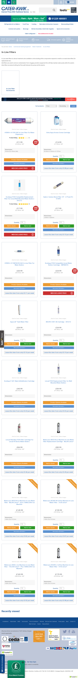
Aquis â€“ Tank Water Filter (19, 322)
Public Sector (13, 621)
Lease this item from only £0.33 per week (58, 411)
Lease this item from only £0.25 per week (19, 411)
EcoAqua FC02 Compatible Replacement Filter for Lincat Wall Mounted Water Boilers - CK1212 (19, 198)
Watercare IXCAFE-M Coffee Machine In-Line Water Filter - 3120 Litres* (58, 501)
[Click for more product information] (15, 124)
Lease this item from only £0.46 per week (19, 472)
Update (73, 106)
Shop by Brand (45, 624)
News (67, 621)
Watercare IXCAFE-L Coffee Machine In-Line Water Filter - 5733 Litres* (58, 566)
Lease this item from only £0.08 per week (58, 168)
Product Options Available (19, 160)
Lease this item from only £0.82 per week (19, 536)
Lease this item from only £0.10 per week (58, 234)
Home (10, 46)
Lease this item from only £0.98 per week (58, 600)
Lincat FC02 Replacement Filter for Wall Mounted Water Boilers (58, 382)
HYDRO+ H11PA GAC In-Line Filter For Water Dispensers (19, 133)
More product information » (19, 163)
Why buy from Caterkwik (51, 621)
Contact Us (72, 621)
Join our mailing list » (39, 636)
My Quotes (56, 2)
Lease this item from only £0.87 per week (58, 536)
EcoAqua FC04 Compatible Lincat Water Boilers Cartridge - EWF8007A (58, 264)
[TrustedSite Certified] (7, 653)
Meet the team (32, 624)
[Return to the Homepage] (18, 12)
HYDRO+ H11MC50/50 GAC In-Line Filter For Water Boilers (19, 264)
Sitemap (42, 621)
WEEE (19, 621)
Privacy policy (61, 621)
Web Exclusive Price (19, 168)
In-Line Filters (46, 46)
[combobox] (48, 10)
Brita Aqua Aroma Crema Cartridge (58, 132)
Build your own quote (4, 2)
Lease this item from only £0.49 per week (58, 472)
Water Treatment (36, 46)
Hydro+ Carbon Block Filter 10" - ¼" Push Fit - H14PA (58, 198)
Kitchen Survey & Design (23, 39)
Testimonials (25, 621)
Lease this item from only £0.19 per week (58, 352)
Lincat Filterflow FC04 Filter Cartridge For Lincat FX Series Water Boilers (19, 440)
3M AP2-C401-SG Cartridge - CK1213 (58, 322)
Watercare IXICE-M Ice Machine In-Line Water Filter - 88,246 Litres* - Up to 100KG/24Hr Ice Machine (19, 502)
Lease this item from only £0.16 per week (19, 352)
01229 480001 (59, 18)
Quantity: (55, 156)
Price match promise (14, 2)
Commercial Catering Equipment (22, 46)
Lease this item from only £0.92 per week (19, 600)
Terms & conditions (33, 621)
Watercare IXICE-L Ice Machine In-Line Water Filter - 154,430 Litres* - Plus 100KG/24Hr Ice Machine (19, 566)
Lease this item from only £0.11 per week (19, 293)
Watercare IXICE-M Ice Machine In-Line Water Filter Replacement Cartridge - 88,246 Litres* (58, 440)
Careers (39, 624)
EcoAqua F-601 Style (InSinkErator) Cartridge (19, 381)
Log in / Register (61, 2)
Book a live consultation (9, 2)
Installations (6, 621)
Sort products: (39, 106)
